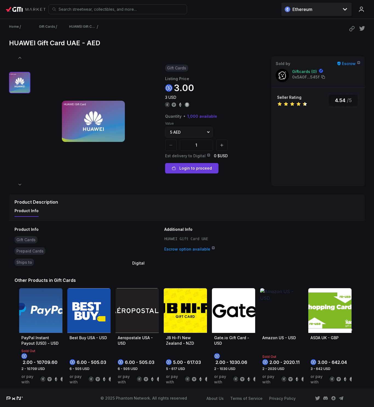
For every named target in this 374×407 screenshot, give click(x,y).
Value (169, 123)
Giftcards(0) (304, 71)
